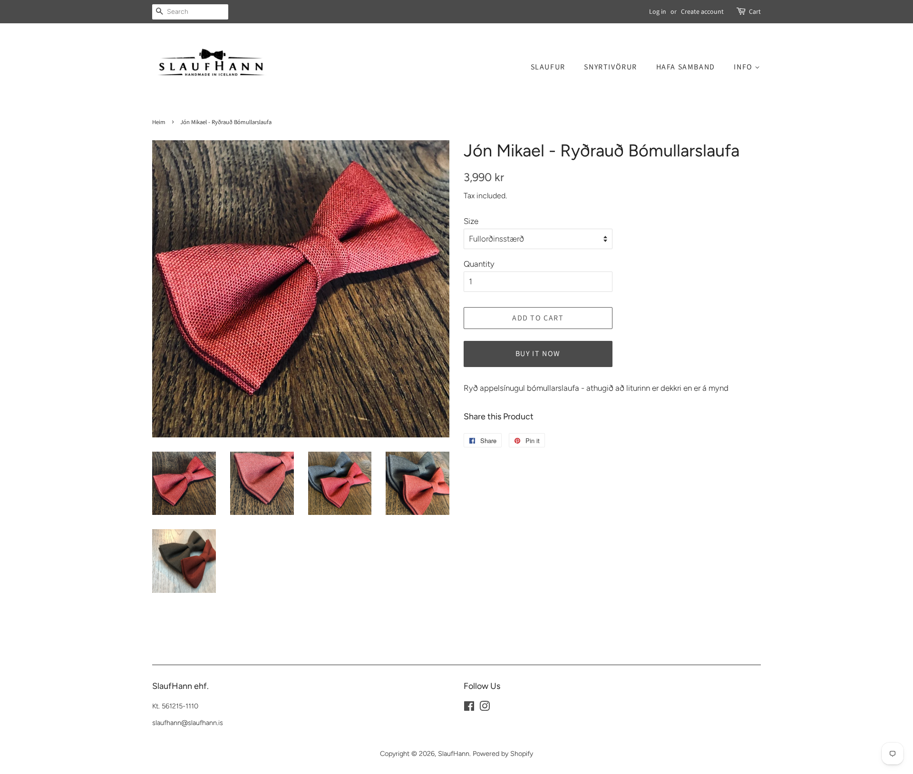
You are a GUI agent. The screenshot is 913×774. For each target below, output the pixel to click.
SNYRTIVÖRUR (610, 67)
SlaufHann (453, 753)
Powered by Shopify (503, 753)
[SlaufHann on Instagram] (484, 708)
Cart (755, 11)
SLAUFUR (548, 67)
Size (471, 221)
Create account (702, 11)
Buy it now (538, 353)
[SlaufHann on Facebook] (469, 708)
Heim (158, 122)
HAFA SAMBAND (685, 67)
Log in (657, 11)
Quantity (479, 264)
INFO (744, 67)
